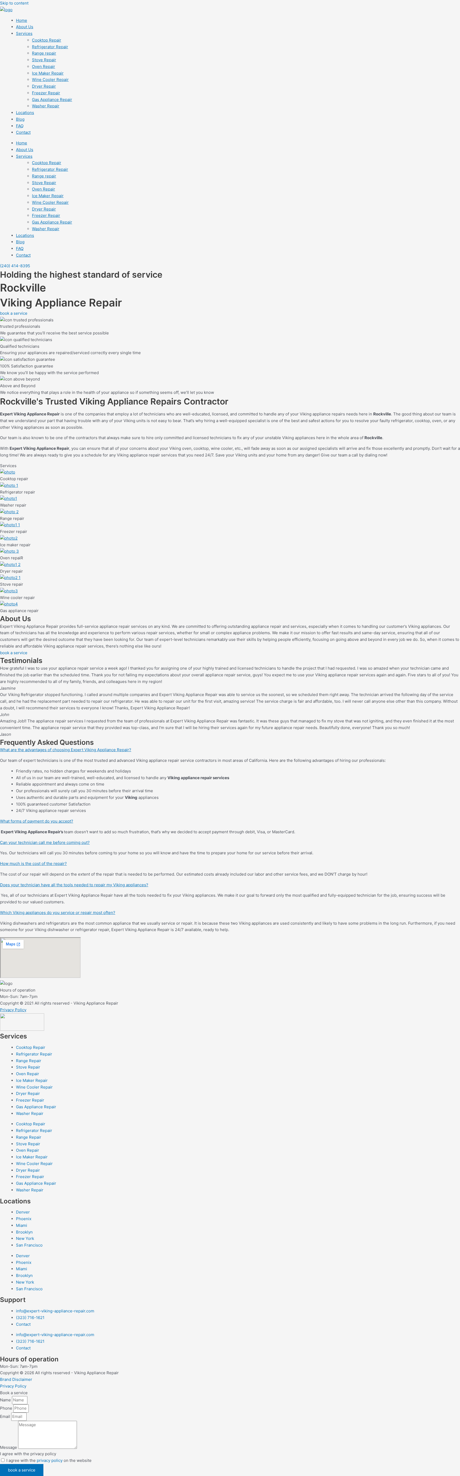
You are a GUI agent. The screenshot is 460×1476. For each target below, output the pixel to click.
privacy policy (50, 1460)
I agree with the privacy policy (28, 1453)
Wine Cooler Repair (50, 79)
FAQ (19, 125)
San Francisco (29, 1245)
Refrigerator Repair (50, 46)
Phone (6, 1408)
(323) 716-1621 (30, 1317)
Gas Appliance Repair (52, 99)
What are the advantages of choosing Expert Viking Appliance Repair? (65, 749)
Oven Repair (43, 66)
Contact (23, 132)
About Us (24, 26)
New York (25, 1238)
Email (5, 1416)
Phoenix (23, 1218)
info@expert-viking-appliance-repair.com (55, 1310)
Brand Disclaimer (16, 1379)
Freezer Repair (46, 92)
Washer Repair (45, 105)
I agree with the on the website (49, 1460)
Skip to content (14, 3)
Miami (21, 1225)
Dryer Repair (44, 86)
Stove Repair (44, 59)
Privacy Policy (13, 1009)
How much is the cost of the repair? (33, 863)
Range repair (44, 53)
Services (24, 33)
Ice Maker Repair (48, 73)
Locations (25, 112)
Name (6, 1399)
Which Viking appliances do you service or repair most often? (57, 912)
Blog (20, 119)
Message (9, 1447)
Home (21, 20)
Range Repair (28, 1060)
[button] (230, 750)
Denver (23, 1212)
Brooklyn (24, 1232)
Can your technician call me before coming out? (45, 842)
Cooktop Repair (46, 40)
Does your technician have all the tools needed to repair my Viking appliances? (74, 884)
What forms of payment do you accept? (36, 821)
